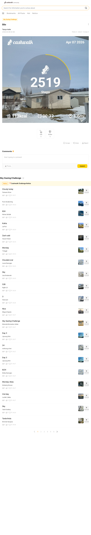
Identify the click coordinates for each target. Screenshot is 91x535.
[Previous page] (34, 431)
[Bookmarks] (23, 178)
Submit (82, 166)
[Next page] (57, 431)
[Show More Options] (3, 13)
